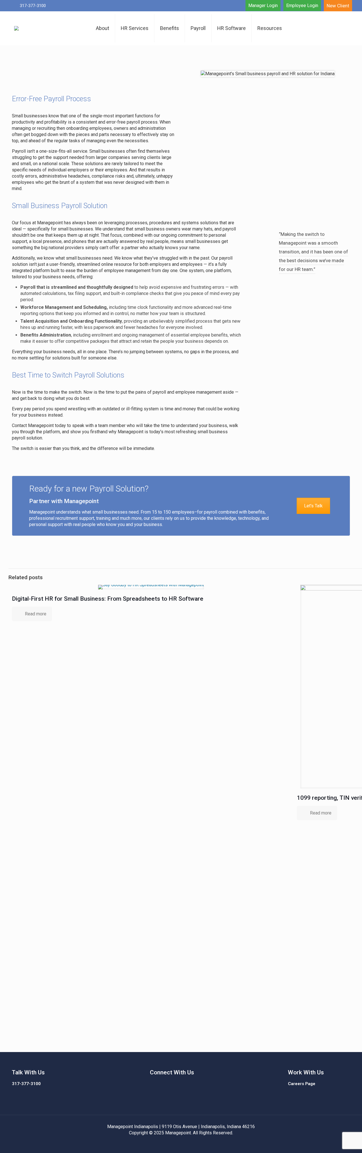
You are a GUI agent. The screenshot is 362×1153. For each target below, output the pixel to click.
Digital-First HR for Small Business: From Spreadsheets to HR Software (107, 598)
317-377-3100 (26, 1083)
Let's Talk (313, 505)
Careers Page (301, 1083)
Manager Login (263, 5)
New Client (338, 5)
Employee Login (302, 5)
